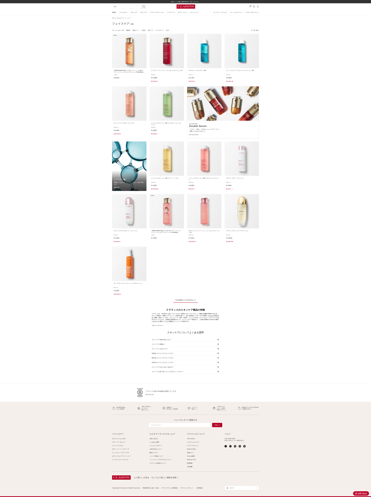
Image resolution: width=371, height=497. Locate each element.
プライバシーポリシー (187, 488)
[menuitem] (250, 6)
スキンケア (211, 315)
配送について (154, 452)
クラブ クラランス (192, 445)
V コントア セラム (117, 445)
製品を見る (116, 187)
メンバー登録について (156, 456)
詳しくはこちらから (194, 134)
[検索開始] (144, 6)
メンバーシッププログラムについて (160, 459)
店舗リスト (190, 452)
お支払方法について (156, 449)
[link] (223, 112)
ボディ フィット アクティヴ (120, 449)
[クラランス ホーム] (186, 6)
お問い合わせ (154, 438)
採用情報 (189, 463)
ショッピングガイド (156, 445)
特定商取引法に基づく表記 (151, 488)
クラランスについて (193, 442)
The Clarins (191, 438)
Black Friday (191, 449)
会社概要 (189, 466)
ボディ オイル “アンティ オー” (121, 456)
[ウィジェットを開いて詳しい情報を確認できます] (361, 493)
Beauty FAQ (191, 459)
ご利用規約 (199, 488)
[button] (185, 339)
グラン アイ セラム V (118, 442)
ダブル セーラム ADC (119, 438)
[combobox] (242, 488)
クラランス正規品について (158, 463)
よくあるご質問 (154, 442)
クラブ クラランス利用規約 (169, 488)
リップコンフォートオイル (120, 459)
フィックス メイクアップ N (120, 452)
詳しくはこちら (150, 394)
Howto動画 (191, 456)
